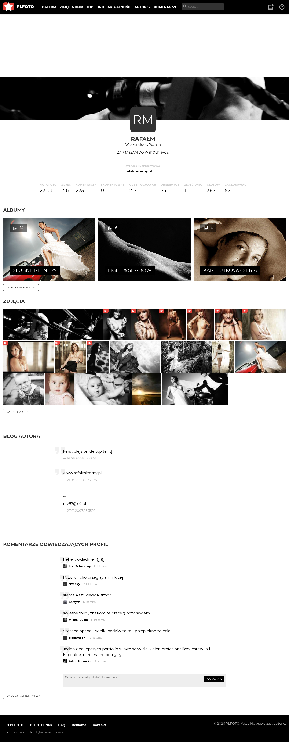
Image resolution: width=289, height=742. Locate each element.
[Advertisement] (144, 45)
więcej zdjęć (18, 412)
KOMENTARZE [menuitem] (165, 7)
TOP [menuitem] (89, 7)
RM (143, 119)
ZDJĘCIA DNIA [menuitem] (71, 7)
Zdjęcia (14, 301)
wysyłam (214, 679)
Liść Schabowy (80, 566)
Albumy (14, 210)
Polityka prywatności (46, 732)
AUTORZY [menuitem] (143, 7)
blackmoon (77, 637)
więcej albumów (21, 287)
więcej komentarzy (23, 695)
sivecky (74, 584)
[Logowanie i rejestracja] (282, 7)
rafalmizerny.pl (138, 171)
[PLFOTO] (18, 7)
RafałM (143, 139)
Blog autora (21, 436)
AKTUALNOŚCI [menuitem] (119, 7)
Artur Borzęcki (80, 661)
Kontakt (99, 725)
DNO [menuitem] (100, 7)
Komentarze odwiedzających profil (55, 544)
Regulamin (15, 732)
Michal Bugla (78, 619)
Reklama (79, 725)
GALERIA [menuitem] (49, 7)
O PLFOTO (15, 725)
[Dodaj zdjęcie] (271, 7)
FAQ (61, 725)
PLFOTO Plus (41, 725)
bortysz (74, 602)
